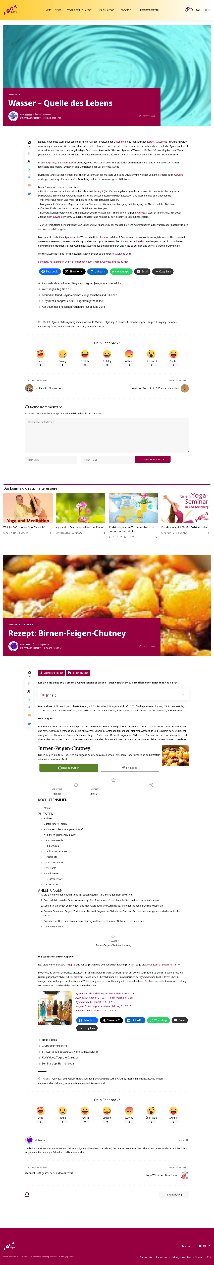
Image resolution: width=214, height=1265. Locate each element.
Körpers (151, 141)
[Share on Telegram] (29, 177)
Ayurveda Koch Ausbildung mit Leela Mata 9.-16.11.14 (104, 993)
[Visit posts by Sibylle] (13, 116)
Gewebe (178, 174)
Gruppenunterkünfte (54, 1045)
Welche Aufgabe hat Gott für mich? (24, 527)
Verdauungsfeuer (47, 326)
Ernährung (140, 1078)
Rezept (151, 1078)
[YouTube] (200, 1246)
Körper (151, 322)
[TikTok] (209, 1246)
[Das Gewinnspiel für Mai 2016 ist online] (186, 508)
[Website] (187, 1140)
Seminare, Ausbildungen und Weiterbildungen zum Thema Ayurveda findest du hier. (83, 261)
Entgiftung (109, 322)
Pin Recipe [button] (131, 767)
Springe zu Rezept (53, 672)
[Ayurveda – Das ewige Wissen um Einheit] (80, 508)
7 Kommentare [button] (175, 1195)
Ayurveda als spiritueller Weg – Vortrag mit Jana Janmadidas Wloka (81, 283)
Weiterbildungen (66, 326)
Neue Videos (49, 1040)
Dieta (27, 644)
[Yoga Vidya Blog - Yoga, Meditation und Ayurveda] (10, 10)
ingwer (142, 322)
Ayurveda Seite (123, 253)
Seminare (173, 322)
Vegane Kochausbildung (50, 1083)
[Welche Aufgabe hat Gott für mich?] (28, 508)
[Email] (29, 185)
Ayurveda (14, 94)
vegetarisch (71, 1083)
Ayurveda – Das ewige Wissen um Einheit (80, 527)
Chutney (121, 1078)
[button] (191, 10)
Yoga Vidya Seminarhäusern (61, 162)
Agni (100, 191)
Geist (141, 241)
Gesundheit (120, 141)
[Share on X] (29, 161)
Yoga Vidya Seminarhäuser (90, 326)
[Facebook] (195, 1246)
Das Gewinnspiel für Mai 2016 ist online (184, 527)
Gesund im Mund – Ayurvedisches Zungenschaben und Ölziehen (79, 295)
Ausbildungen (65, 322)
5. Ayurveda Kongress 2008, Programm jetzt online (72, 301)
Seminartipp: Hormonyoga (58, 1063)
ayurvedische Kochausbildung (78, 1078)
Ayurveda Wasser (93, 322)
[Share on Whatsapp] (29, 169)
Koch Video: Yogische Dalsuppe (60, 1057)
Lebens (104, 237)
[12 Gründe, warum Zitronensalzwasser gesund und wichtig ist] (133, 508)
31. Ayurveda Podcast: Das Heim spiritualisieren (70, 1051)
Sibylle (28, 114)
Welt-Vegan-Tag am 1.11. (57, 289)
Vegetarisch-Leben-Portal (162, 964)
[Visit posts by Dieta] (13, 646)
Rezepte (27, 624)
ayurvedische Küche (105, 1078)
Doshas (148, 981)
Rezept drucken (79, 672)
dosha (130, 1078)
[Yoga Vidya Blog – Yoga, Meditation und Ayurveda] (9, 1246)
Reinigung (161, 322)
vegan (159, 1078)
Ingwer (56, 216)
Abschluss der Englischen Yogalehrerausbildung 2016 (73, 307)
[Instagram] (204, 1246)
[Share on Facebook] (29, 153)
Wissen (130, 237)
